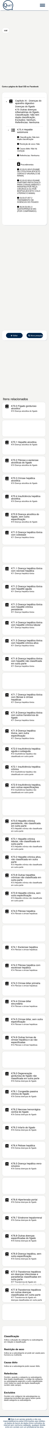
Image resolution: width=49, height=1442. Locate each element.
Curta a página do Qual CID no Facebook (20, 86)
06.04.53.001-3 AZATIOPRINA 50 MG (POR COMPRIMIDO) (26, 209)
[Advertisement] (24, 59)
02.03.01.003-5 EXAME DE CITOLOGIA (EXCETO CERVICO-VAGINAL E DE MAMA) (28, 172)
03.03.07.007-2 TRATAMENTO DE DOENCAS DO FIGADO (28, 200)
